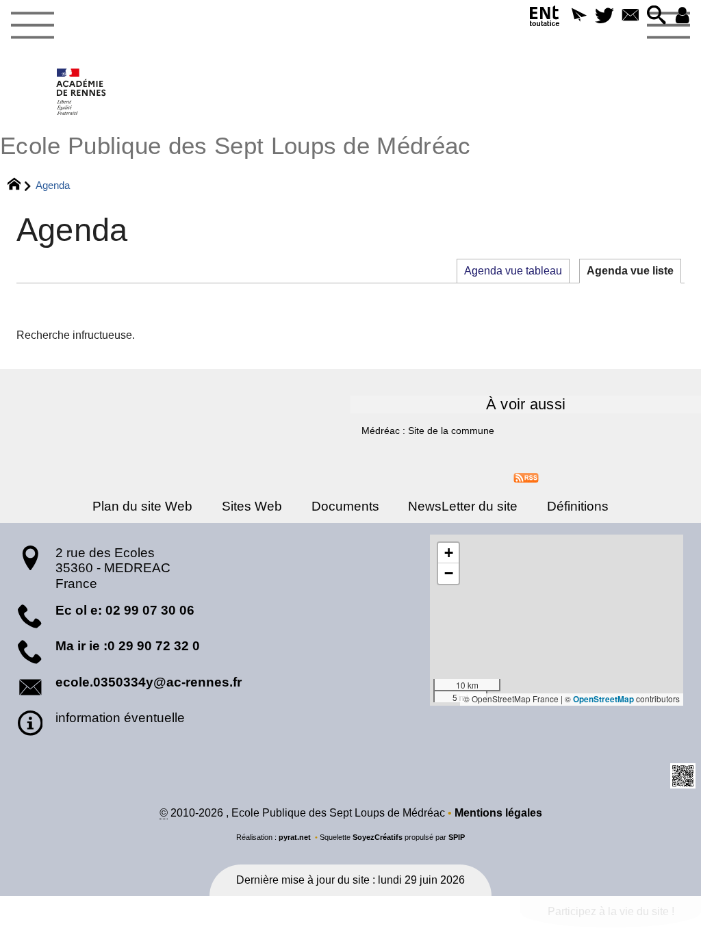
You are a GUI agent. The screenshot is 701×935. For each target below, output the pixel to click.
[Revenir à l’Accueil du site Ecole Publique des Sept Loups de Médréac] (82, 91)
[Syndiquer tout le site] (526, 477)
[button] (578, 16)
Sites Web (252, 506)
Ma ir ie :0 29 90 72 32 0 (127, 646)
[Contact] (630, 16)
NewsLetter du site (463, 506)
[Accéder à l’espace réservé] (683, 16)
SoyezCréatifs (378, 837)
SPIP (456, 837)
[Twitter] (604, 16)
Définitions (578, 506)
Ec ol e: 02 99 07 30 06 (124, 610)
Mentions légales (498, 813)
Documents (345, 506)
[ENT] (544, 19)
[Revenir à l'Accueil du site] (20, 185)
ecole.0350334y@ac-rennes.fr (148, 682)
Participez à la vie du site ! (611, 911)
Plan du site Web (142, 506)
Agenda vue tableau (513, 271)
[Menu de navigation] (32, 26)
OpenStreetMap (603, 699)
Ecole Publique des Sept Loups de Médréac (235, 146)
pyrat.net (295, 837)
